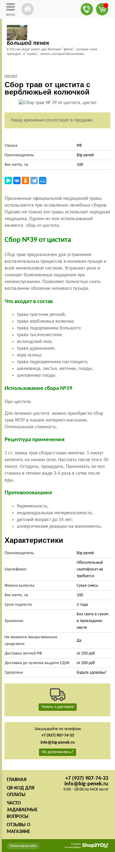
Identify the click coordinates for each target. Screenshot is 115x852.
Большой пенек (28, 43)
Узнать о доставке (57, 707)
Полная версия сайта (23, 846)
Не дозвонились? (57, 752)
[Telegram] (34, 180)
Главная (16, 779)
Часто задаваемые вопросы (22, 810)
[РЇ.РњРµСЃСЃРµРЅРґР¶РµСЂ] (8, 180)
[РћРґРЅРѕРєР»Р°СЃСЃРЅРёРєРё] (25, 180)
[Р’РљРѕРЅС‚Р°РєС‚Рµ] (17, 180)
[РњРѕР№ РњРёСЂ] (42, 180)
